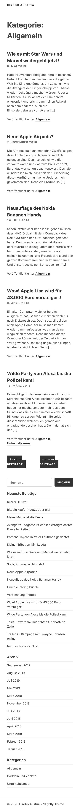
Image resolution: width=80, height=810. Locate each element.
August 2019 (16, 673)
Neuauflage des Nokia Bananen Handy (34, 579)
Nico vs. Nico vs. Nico (22, 646)
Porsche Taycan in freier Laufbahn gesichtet (38, 537)
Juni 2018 (14, 718)
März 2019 (14, 696)
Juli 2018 (13, 711)
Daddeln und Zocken (21, 776)
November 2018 (18, 703)
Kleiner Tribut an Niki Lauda (26, 544)
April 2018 (14, 726)
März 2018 (14, 734)
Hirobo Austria (20, 5)
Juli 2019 (13, 680)
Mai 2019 (13, 688)
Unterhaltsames (19, 443)
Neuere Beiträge (48, 462)
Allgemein (42, 119)
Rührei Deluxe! (17, 502)
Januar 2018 (15, 749)
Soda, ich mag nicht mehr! (25, 564)
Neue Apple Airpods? (30, 136)
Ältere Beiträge (15, 462)
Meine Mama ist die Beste (25, 517)
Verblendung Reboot (21, 595)
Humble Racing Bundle (23, 587)
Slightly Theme (53, 804)
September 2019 (18, 665)
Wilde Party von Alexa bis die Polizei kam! (36, 614)
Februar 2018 (16, 741)
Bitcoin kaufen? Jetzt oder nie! (28, 509)
